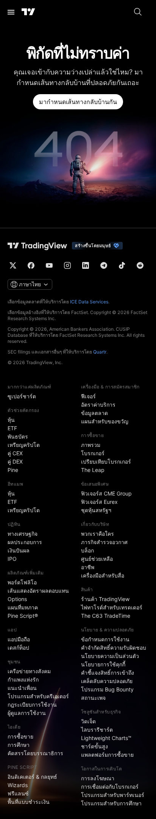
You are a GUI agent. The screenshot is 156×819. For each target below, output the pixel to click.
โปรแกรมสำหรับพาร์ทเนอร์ (112, 795)
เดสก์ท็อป (18, 647)
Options (17, 599)
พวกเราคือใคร (97, 533)
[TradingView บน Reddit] (140, 265)
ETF (12, 428)
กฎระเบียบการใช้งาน (32, 704)
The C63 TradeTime (105, 615)
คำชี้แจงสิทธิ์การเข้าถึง (107, 672)
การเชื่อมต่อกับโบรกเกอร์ (110, 786)
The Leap (93, 470)
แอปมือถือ (19, 639)
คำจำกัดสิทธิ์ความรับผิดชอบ (113, 647)
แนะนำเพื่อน (22, 688)
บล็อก (87, 550)
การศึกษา (19, 745)
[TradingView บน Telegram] (103, 265)
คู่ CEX (15, 453)
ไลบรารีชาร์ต (97, 729)
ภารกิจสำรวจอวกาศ (104, 542)
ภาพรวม (90, 445)
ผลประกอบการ (25, 542)
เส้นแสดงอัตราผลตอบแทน (38, 590)
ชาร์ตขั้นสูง (94, 746)
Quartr (99, 352)
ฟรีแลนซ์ (18, 793)
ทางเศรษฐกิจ (22, 533)
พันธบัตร (18, 436)
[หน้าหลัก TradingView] (28, 12)
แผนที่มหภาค (23, 607)
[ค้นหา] (137, 12)
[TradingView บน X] (13, 265)
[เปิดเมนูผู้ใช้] (11, 12)
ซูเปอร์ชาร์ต (22, 396)
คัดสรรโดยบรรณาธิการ (35, 753)
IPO (12, 558)
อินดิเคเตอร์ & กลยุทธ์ (32, 776)
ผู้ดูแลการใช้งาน (27, 713)
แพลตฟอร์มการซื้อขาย (107, 754)
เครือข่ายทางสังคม (29, 671)
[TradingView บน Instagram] (67, 265)
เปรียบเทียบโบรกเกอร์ (106, 461)
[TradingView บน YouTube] (49, 265)
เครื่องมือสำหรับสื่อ (102, 575)
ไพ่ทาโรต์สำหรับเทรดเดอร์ (111, 607)
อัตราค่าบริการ (98, 404)
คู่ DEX (15, 461)
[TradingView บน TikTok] (122, 265)
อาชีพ (87, 567)
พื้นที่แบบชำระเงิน (29, 801)
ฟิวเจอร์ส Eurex (99, 502)
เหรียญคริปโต (24, 445)
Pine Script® (23, 615)
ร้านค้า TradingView (105, 599)
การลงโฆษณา (97, 778)
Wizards (18, 785)
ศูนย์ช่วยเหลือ (97, 558)
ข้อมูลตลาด (94, 413)
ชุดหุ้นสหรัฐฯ (96, 510)
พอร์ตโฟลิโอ (22, 582)
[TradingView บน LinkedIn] (85, 265)
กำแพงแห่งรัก (23, 679)
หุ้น (11, 420)
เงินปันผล (19, 550)
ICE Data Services (89, 302)
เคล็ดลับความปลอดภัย (107, 681)
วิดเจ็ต (88, 721)
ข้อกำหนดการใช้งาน (105, 639)
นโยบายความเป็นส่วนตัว (110, 656)
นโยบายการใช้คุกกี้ (103, 664)
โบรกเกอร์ (93, 453)
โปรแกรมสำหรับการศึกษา (111, 803)
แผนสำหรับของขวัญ (104, 421)
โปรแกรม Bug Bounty (107, 689)
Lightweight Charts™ (106, 738)
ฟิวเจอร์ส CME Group (106, 493)
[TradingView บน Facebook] (31, 265)
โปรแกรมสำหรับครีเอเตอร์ (38, 696)
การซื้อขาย (20, 736)
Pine (13, 470)
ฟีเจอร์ (88, 396)
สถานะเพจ (93, 697)
